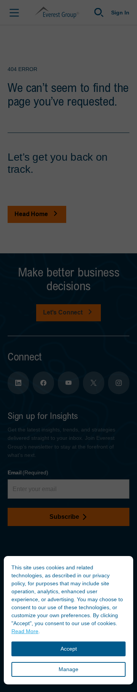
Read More (24, 631)
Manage (68, 669)
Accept (69, 649)
